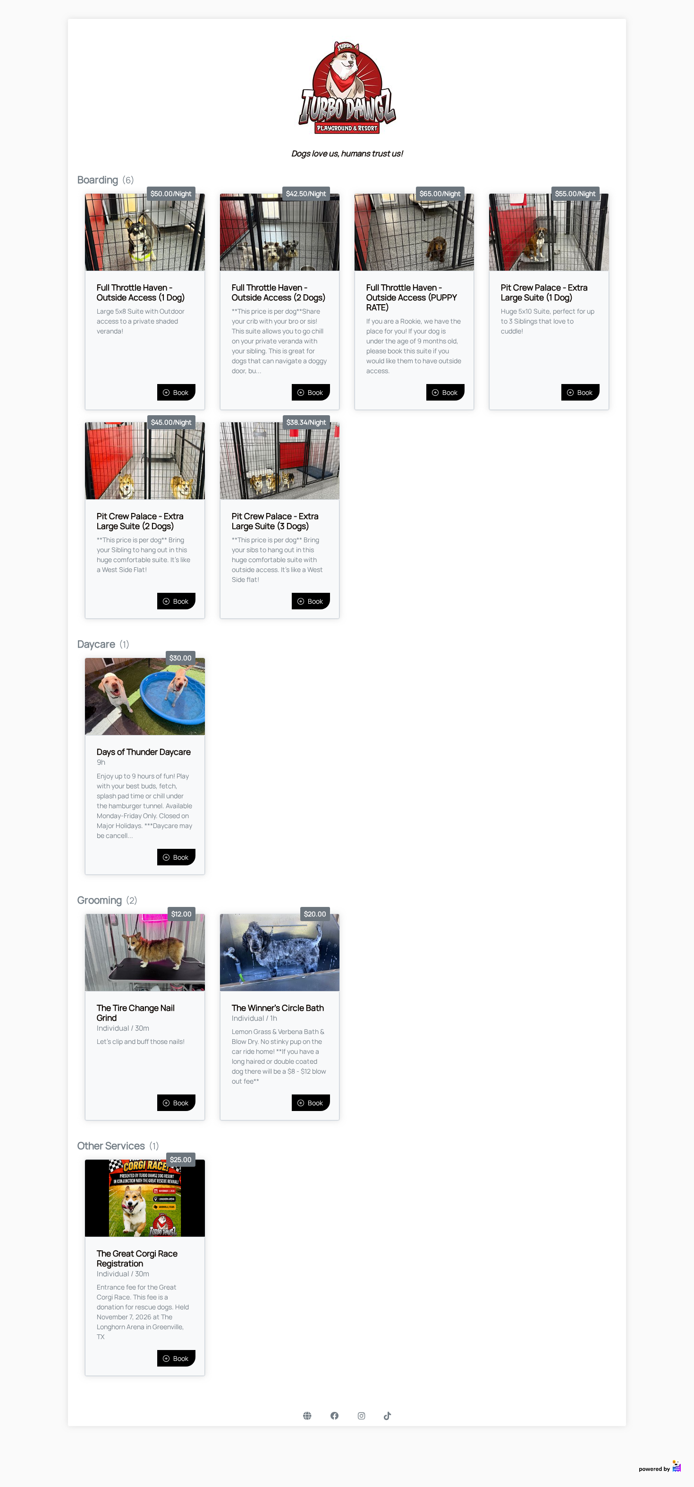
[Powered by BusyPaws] (660, 1465)
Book (180, 392)
